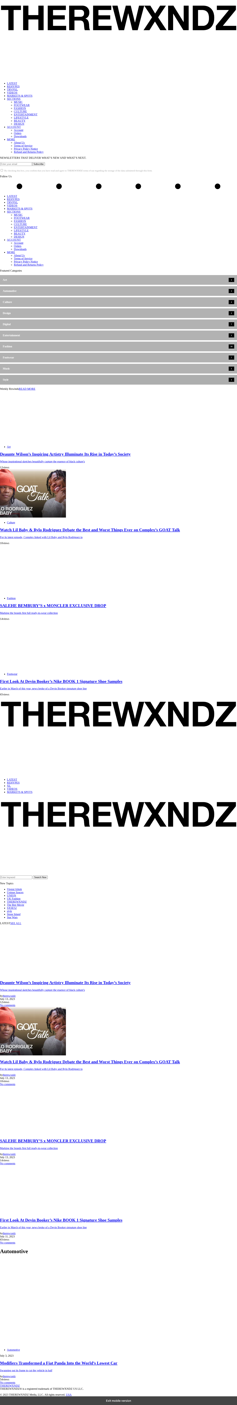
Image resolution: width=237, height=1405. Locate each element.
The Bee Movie (15, 904)
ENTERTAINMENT (25, 114)
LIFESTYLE (21, 117)
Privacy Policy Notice (26, 148)
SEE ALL (15, 923)
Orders (17, 133)
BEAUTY (20, 120)
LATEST (12, 83)
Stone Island (13, 914)
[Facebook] (59, 189)
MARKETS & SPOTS (19, 95)
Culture (11, 522)
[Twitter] (98, 189)
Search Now (40, 877)
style (9, 911)
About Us (19, 142)
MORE (11, 139)
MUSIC (18, 102)
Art (9, 446)
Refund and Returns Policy (29, 151)
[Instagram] (1, 1391)
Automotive (13, 1349)
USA (69, 1394)
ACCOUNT (14, 126)
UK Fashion (13, 898)
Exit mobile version (118, 1400)
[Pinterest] (138, 189)
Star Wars (12, 917)
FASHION (20, 108)
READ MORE (27, 388)
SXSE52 (12, 908)
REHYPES (13, 86)
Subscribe (38, 164)
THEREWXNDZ (17, 901)
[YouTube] (178, 189)
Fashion (11, 598)
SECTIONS (13, 98)
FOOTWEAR (22, 105)
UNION (11, 895)
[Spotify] (21, 1391)
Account (18, 130)
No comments (7, 1005)
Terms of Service (23, 145)
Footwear (12, 674)
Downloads (20, 136)
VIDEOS (12, 92)
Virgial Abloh (14, 889)
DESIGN (19, 123)
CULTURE (20, 111)
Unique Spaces (15, 892)
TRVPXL (12, 89)
